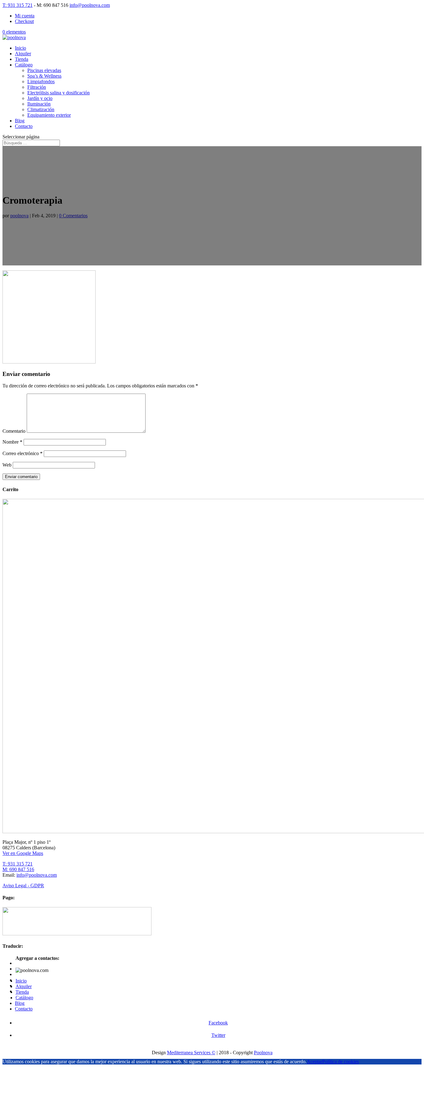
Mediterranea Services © (191, 1052)
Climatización (40, 109)
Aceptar (314, 1061)
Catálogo (24, 64)
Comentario (13, 431)
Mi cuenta (24, 15)
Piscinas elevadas (44, 70)
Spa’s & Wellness (44, 76)
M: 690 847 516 (18, 869)
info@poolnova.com (36, 875)
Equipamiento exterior (49, 115)
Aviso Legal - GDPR (23, 885)
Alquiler (23, 53)
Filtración (36, 87)
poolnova (19, 215)
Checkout (24, 21)
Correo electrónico (22, 453)
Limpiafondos (41, 81)
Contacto (24, 126)
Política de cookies (340, 1061)
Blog (20, 120)
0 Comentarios (73, 215)
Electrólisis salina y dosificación (58, 92)
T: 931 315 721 (17, 5)
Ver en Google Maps (22, 853)
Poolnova (263, 1052)
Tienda (21, 59)
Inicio (20, 48)
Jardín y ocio (39, 98)
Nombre (12, 442)
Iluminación (39, 103)
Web (6, 465)
